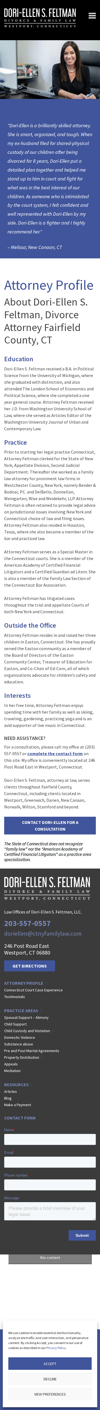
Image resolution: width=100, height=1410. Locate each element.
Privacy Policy (56, 1348)
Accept (50, 1363)
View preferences (50, 1394)
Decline (50, 1378)
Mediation (12, 1070)
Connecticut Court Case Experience (33, 989)
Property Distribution (21, 1057)
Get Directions (29, 966)
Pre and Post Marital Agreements (31, 1050)
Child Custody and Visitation (27, 1030)
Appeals (11, 1064)
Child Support (15, 1024)
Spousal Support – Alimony (26, 1017)
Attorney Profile (23, 983)
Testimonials (14, 996)
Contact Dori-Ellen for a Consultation (50, 825)
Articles (10, 1091)
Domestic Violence (19, 1037)
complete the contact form (55, 753)
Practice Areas (21, 1010)
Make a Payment (17, 1104)
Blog (8, 1098)
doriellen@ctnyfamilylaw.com (43, 933)
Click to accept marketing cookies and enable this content (50, 1254)
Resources (16, 1084)
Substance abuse (18, 1044)
